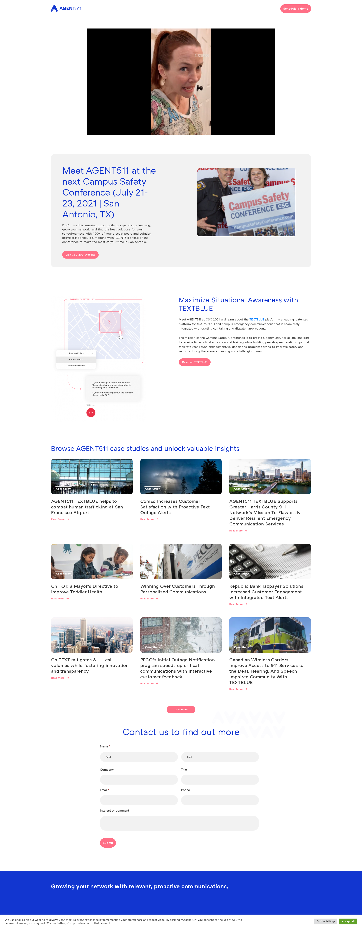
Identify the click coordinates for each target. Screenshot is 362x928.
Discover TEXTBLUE (194, 362)
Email (105, 790)
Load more (181, 709)
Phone (185, 790)
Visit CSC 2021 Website (80, 254)
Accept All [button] (348, 921)
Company (107, 769)
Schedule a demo (295, 8)
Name (105, 746)
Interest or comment (114, 810)
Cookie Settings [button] (326, 921)
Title (184, 769)
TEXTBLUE (256, 319)
